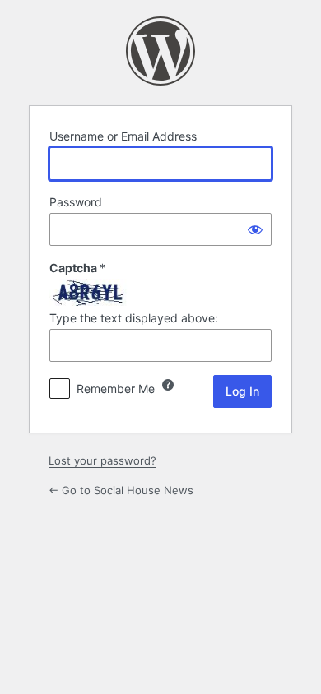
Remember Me (116, 389)
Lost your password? (102, 460)
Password (75, 202)
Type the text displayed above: (133, 318)
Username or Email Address (123, 136)
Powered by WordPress (160, 51)
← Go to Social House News (121, 490)
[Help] (168, 385)
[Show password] (255, 229)
